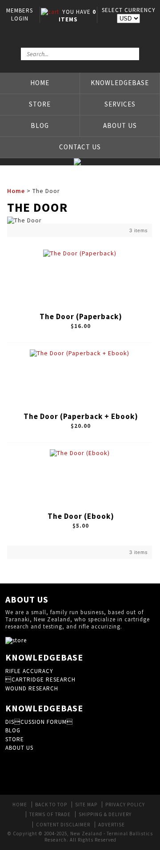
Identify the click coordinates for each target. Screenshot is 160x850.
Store (40, 104)
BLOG (12, 730)
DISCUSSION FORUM (39, 722)
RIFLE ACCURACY (29, 671)
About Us (120, 125)
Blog (40, 125)
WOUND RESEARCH (31, 688)
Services (120, 104)
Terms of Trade (50, 814)
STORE (14, 739)
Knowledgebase (120, 82)
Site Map (86, 804)
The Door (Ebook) (81, 516)
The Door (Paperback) (81, 316)
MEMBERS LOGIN (19, 14)
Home (39, 82)
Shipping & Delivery (105, 814)
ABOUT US (19, 747)
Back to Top (51, 804)
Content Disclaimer (63, 824)
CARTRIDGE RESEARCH (40, 679)
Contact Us (80, 147)
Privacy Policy (125, 804)
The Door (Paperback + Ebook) (81, 416)
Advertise (111, 824)
